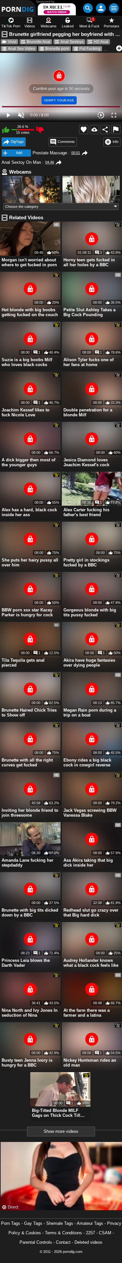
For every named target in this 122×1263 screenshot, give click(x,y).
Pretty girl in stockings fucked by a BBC (86, 562)
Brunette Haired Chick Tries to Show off (29, 712)
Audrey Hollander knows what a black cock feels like (90, 963)
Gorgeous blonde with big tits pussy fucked (89, 612)
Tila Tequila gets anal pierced (23, 663)
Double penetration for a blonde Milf (87, 412)
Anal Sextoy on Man (21, 162)
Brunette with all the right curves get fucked (27, 762)
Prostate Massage (50, 152)
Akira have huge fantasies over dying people (89, 663)
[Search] (88, 8)
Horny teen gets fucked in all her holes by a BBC (89, 262)
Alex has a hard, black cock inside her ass (29, 512)
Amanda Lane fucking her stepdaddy (27, 863)
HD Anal (101, 42)
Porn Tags (10, 1223)
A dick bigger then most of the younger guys (28, 462)
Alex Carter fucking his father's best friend (86, 512)
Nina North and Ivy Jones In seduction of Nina (30, 1013)
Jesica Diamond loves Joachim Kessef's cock (86, 462)
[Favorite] (83, 129)
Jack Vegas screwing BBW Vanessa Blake (89, 813)
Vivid (12, 42)
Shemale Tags (59, 1223)
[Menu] (114, 8)
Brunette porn (57, 49)
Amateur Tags (90, 1223)
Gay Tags (33, 1223)
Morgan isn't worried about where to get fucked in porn (29, 262)
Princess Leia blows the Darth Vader (26, 963)
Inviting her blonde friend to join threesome (30, 813)
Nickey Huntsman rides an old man (89, 1063)
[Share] (105, 129)
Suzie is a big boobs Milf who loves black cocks (27, 362)
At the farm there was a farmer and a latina (86, 1013)
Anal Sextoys (72, 42)
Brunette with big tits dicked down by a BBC (30, 912)
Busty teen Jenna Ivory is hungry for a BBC (27, 1063)
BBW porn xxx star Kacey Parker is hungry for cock (27, 612)
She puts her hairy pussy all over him (30, 562)
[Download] (94, 129)
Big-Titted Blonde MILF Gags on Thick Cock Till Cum (56, 1113)
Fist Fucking (90, 49)
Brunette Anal (38, 42)
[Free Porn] (18, 8)
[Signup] (101, 8)
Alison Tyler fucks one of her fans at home (88, 362)
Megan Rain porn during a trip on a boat (89, 712)
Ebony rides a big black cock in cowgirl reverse (87, 762)
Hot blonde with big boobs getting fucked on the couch (30, 312)
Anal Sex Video (21, 49)
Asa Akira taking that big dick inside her (88, 863)
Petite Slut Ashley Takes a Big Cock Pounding (89, 312)
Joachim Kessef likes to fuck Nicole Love (25, 412)
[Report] (115, 129)
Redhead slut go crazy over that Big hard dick (90, 912)
